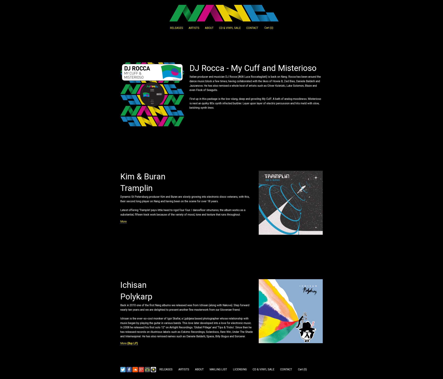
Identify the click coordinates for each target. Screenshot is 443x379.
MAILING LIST (218, 369)
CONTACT (252, 28)
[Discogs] (153, 369)
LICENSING (240, 369)
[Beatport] (147, 369)
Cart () (268, 28)
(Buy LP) (132, 343)
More (123, 221)
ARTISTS (194, 28)
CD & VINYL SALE (230, 28)
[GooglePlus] (141, 369)
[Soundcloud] (135, 369)
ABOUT (209, 28)
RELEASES (176, 28)
